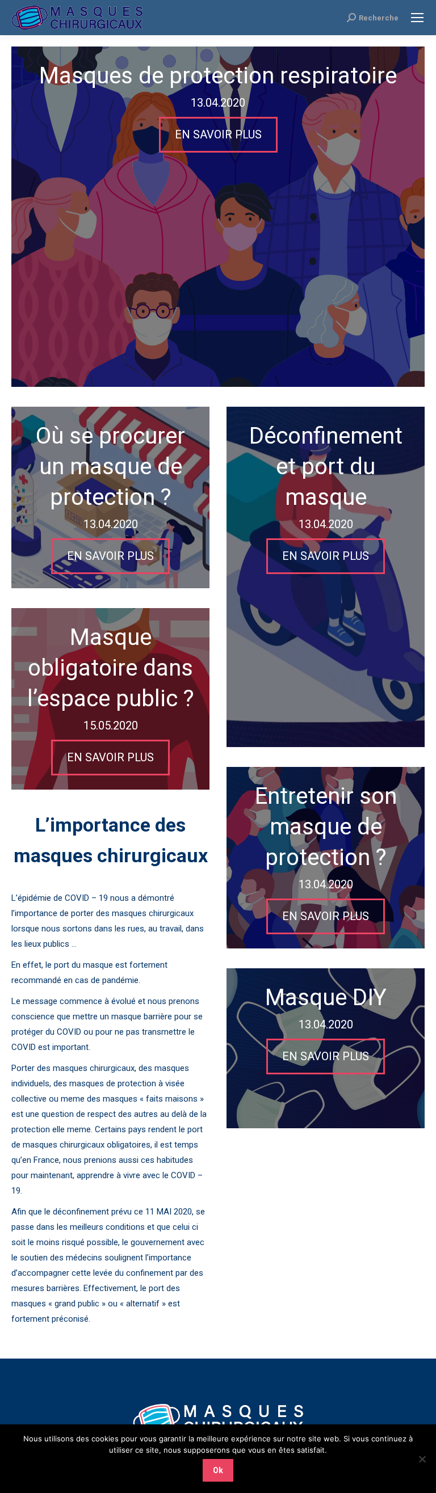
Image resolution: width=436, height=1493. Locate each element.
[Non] (421, 1459)
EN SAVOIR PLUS (218, 134)
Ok (218, 1470)
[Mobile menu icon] (417, 17)
